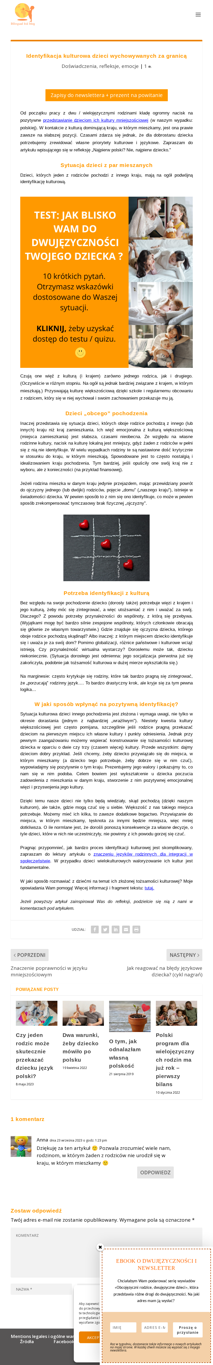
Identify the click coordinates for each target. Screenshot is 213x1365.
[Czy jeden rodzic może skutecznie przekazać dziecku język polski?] (36, 1013)
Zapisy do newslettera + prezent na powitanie (107, 95)
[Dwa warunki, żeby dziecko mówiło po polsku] (83, 1013)
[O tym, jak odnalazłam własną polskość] (130, 1016)
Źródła (26, 1341)
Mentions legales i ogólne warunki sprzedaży (59, 1336)
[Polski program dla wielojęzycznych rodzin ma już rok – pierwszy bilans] (176, 1013)
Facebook (64, 1341)
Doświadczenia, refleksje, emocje (100, 66)
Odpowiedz (155, 1172)
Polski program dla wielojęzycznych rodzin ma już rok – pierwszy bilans (175, 1059)
